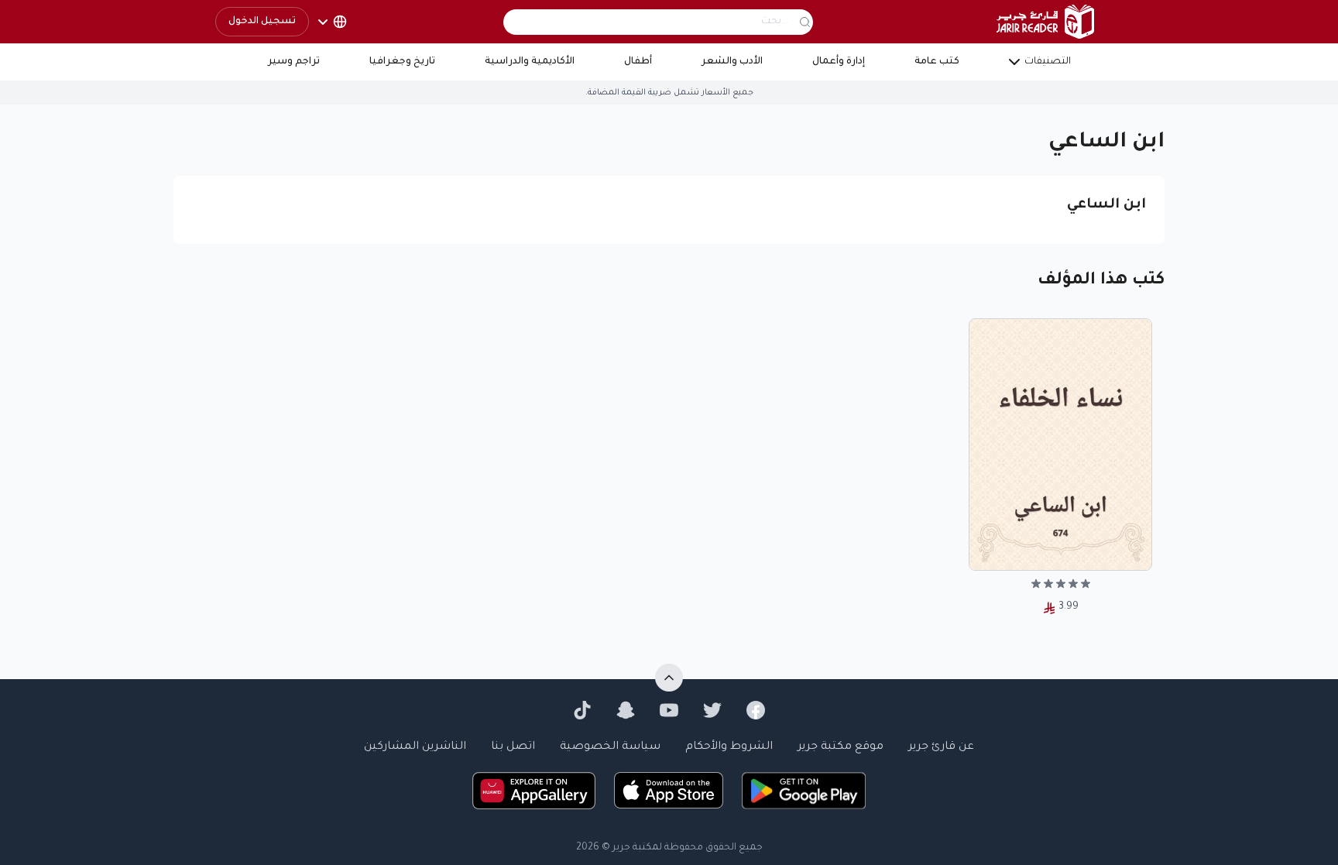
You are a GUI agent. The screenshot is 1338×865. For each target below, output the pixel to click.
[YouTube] (669, 710)
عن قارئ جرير (941, 747)
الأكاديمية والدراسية (530, 62)
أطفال (638, 62)
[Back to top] (669, 678)
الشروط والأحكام (729, 747)
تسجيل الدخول (262, 21)
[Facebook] (755, 710)
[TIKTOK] (582, 710)
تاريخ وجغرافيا (402, 62)
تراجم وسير (294, 62)
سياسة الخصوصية (610, 747)
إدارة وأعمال (838, 62)
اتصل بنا (513, 747)
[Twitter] (712, 710)
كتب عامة (936, 62)
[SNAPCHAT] (625, 710)
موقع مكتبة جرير (840, 747)
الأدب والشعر (732, 62)
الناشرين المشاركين (415, 747)
